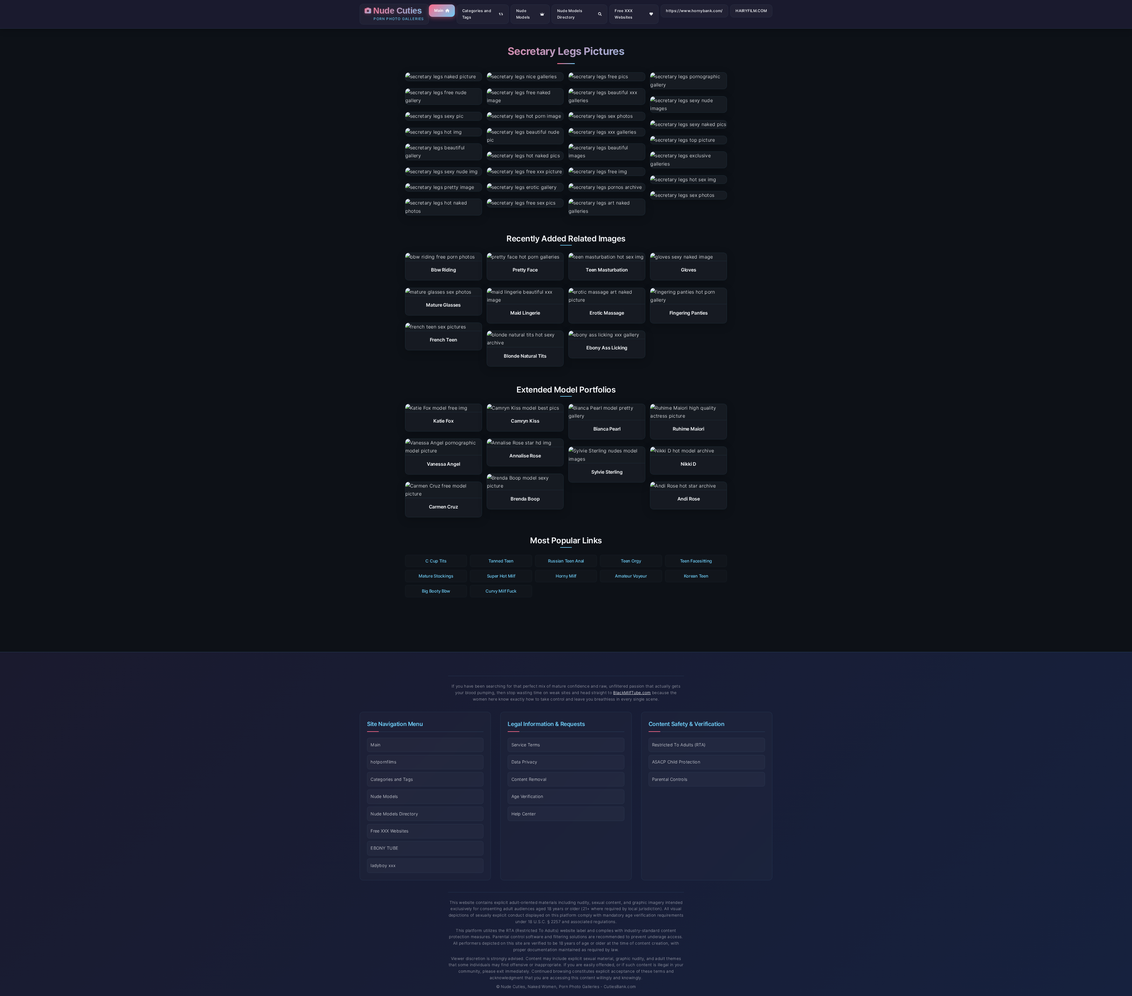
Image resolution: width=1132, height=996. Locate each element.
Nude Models (523, 14)
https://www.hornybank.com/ (694, 11)
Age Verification (527, 796)
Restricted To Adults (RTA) (678, 744)
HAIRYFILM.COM (751, 11)
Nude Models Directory (570, 14)
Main (438, 10)
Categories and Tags (476, 14)
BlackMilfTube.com (632, 692)
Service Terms (525, 744)
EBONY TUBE (384, 848)
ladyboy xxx (383, 865)
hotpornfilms (383, 761)
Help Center (523, 813)
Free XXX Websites (624, 14)
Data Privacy (524, 761)
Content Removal (529, 779)
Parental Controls (669, 779)
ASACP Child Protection (676, 761)
